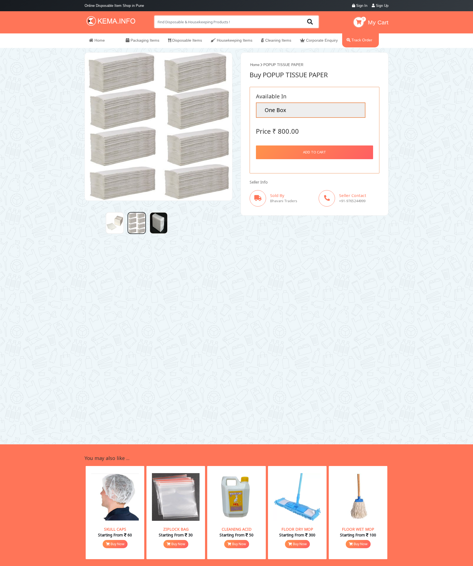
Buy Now (117, 544)
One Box (275, 110)
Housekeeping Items (234, 40)
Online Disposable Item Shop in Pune (114, 6)
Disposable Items (186, 40)
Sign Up (381, 6)
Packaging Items (144, 40)
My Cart (378, 22)
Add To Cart (314, 152)
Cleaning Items (277, 40)
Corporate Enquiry (321, 40)
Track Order (361, 40)
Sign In (361, 6)
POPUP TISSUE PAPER (283, 65)
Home (99, 40)
